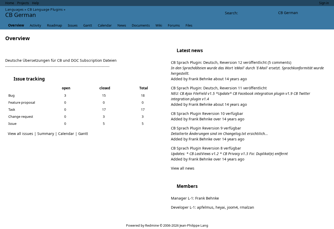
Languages (14, 9)
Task (11, 109)
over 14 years (225, 118)
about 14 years (226, 78)
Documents (141, 25)
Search (231, 12)
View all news (182, 168)
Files (189, 25)
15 (104, 95)
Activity (35, 25)
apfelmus (205, 207)
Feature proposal (21, 102)
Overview (16, 25)
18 (143, 95)
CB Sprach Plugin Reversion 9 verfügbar (206, 128)
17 (104, 109)
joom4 (232, 207)
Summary (45, 133)
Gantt (87, 25)
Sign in (324, 3)
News (121, 25)
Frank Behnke (200, 78)
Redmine (152, 225)
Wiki (159, 25)
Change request (20, 116)
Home (9, 3)
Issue (12, 123)
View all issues (20, 133)
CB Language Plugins (45, 9)
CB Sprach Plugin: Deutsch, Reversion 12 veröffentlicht (219, 62)
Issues (72, 25)
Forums (174, 25)
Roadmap (54, 25)
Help (35, 3)
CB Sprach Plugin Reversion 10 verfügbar (207, 113)
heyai (220, 207)
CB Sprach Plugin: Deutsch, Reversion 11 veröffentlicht (219, 87)
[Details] (48, 79)
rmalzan (247, 207)
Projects (23, 3)
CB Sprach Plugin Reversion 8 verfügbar (206, 148)
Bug (11, 95)
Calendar (105, 25)
